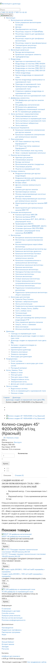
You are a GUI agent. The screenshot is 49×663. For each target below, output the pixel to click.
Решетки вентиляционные (20, 155)
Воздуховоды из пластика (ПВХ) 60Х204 (30, 63)
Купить (5, 463)
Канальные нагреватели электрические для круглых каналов (30, 131)
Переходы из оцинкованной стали (28, 84)
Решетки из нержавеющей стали (27, 169)
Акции (4, 634)
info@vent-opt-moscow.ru (11, 656)
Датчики (18, 27)
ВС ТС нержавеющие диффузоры (28, 111)
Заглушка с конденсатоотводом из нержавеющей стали (23, 346)
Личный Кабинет (8, 642)
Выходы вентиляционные (24, 52)
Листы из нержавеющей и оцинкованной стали (28, 391)
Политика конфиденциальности (13, 620)
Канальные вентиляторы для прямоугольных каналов (26, 257)
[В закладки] (7, 468)
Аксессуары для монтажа (20, 297)
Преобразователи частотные (26, 29)
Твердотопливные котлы (20, 379)
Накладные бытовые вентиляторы (28, 272)
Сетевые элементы (18, 171)
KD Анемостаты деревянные (26, 107)
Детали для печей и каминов (21, 384)
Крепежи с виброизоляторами (26, 301)
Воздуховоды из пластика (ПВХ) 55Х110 (30, 68)
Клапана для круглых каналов (26, 189)
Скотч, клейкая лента (23, 310)
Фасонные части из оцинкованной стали (30, 95)
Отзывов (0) (19, 475)
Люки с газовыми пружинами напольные (30, 153)
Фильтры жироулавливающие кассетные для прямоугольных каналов (30, 199)
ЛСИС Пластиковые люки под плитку (29, 150)
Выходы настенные (22, 162)
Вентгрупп (18, 442)
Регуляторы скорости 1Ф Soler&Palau (29, 31)
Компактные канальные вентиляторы (29, 265)
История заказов (8, 644)
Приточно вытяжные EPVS (25, 217)
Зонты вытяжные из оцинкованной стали (30, 121)
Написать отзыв (12, 437)
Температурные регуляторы (25, 45)
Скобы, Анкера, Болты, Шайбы (26, 308)
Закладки (5, 646)
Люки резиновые (17, 139)
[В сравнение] (7, 471)
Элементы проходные (19, 354)
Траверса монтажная (23, 315)
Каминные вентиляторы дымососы (28, 251)
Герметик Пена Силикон (24, 299)
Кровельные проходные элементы (28, 54)
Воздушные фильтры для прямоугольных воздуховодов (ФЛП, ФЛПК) (30, 179)
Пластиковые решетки (23, 166)
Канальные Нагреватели (20, 127)
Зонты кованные (21, 125)
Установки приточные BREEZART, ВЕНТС (30, 226)
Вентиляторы (16, 235)
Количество (23, 453)
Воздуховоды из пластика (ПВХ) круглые (30, 66)
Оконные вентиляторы (23, 276)
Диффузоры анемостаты (20, 98)
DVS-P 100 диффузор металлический (16, 536)
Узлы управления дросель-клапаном (29, 322)
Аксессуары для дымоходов (21, 356)
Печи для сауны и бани (19, 377)
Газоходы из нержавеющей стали (23, 333)
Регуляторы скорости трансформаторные (30, 43)
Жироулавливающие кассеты (26, 116)
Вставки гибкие (21, 182)
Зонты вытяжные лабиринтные (26, 123)
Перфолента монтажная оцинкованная (30, 306)
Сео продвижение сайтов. (37, 662)
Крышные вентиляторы (24, 267)
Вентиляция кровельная (20, 50)
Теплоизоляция (21, 313)
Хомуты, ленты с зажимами (25, 324)
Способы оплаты (8, 613)
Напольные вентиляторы (24, 274)
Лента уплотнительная (23, 304)
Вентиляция (10, 18)
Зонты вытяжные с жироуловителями (25, 114)
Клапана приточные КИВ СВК (26, 214)
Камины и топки (17, 372)
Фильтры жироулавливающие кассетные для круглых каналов (30, 195)
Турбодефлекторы (22, 56)
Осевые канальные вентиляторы (27, 278)
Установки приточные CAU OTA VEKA (29, 228)
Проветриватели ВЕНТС (24, 224)
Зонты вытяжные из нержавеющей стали (30, 118)
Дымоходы (10, 331)
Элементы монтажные (19, 352)
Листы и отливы (12, 386)
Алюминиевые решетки (24, 159)
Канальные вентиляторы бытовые (28, 253)
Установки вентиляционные (21, 212)
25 (4, 437)
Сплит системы (16, 361)
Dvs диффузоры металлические (27, 105)
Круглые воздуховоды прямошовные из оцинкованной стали (30, 80)
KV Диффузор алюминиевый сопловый (30, 109)
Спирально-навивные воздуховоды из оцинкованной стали (29, 92)
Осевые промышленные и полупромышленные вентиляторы (28, 282)
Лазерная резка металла (11, 615)
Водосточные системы (19, 388)
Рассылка (5, 649)
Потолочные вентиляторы (25, 285)
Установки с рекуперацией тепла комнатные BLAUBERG (27, 231)
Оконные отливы (17, 393)
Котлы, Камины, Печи (14, 370)
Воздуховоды (16, 59)
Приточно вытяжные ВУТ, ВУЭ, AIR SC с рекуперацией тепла (30, 220)
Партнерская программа (11, 632)
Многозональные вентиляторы (26, 269)
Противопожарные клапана (25, 191)
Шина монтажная (21, 326)
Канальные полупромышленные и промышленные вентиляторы (28, 261)
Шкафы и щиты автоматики (25, 47)
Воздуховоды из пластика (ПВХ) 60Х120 (30, 70)
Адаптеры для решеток (24, 157)
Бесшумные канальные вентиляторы (29, 237)
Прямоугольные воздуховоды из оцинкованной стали (27, 87)
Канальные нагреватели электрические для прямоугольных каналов (30, 135)
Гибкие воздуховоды (23, 73)
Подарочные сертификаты (12, 630)
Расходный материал (19, 368)
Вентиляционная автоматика (21, 20)
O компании (6, 608)
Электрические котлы (19, 381)
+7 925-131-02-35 (7, 12)
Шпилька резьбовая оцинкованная (28, 329)
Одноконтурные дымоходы (21, 349)
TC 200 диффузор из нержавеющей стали (17, 591)
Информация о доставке (11, 611)
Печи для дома (16, 375)
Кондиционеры (11, 359)
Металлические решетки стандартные (29, 164)
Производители (7, 627)
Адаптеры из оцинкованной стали (28, 61)
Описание (7, 475)
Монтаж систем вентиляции (12, 618)
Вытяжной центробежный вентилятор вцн (30, 249)
